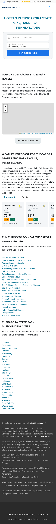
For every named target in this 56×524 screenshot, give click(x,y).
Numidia (5, 398)
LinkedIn (15, 493)
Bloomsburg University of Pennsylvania (18, 269)
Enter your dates (28, 140)
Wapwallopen (7, 406)
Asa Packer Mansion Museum (14, 257)
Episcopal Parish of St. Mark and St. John (19, 280)
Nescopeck (7, 395)
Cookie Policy (42, 514)
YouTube (46, 490)
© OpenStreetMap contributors (43, 133)
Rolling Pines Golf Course (13, 310)
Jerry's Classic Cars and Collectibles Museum (21, 285)
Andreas (5, 342)
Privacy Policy (29, 514)
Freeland (6, 367)
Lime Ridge (6, 384)
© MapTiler (30, 133)
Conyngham (7, 359)
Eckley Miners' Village (11, 277)
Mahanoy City (7, 387)
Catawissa (6, 356)
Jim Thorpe (6, 373)
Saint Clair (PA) (8, 403)
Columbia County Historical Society (17, 274)
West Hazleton (8, 409)
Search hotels (28, 53)
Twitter (38, 490)
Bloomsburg (7, 353)
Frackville (6, 364)
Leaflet (23, 133)
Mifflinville (6, 389)
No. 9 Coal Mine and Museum (14, 304)
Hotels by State (46, 482)
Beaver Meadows (9, 348)
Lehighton (6, 381)
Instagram (6, 493)
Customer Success (12, 485)
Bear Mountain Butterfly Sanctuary (16, 260)
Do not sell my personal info (33, 485)
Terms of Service (15, 514)
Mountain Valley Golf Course (14, 302)
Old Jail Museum (9, 307)
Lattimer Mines (8, 378)
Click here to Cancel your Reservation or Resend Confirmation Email (23, 456)
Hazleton (6, 370)
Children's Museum (10, 271)
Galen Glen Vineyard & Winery (15, 282)
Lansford (5, 376)
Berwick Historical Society (13, 263)
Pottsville (6, 400)
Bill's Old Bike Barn (10, 266)
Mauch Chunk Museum (11, 296)
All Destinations (31, 482)
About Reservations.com (12, 482)
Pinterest (24, 493)
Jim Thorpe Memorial (11, 288)
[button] (5, 106)
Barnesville (6, 345)
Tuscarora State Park (11, 315)
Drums (4, 362)
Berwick (5, 351)
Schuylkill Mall (8, 313)
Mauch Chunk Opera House (14, 299)
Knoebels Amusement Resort (14, 291)
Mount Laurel (7, 392)
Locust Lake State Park (12, 293)
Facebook (30, 490)
